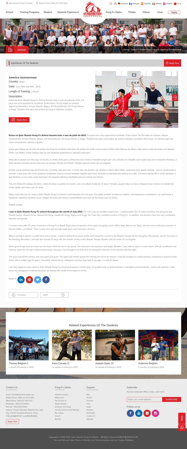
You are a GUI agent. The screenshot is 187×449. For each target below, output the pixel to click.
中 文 (179, 4)
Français (136, 4)
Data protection (102, 440)
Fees (88, 404)
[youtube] (138, 413)
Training (89, 401)
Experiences (145, 49)
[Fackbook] (130, 413)
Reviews (89, 410)
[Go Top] (182, 436)
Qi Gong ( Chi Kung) (63, 407)
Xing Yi (58, 416)
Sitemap (89, 419)
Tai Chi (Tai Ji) (60, 401)
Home (126, 49)
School (134, 49)
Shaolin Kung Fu (61, 395)
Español (147, 4)
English (169, 4)
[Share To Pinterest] (29, 279)
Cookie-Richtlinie (125, 440)
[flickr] (147, 413)
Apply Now (12, 421)
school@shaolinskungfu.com (22, 395)
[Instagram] (155, 413)
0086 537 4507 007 (25, 401)
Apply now (174, 63)
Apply (88, 407)
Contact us (90, 416)
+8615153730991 (22, 404)
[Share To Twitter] (37, 279)
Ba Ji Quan (59, 413)
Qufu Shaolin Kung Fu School (20, 3)
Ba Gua (58, 419)
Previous (22, 295)
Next (45, 295)
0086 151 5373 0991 (26, 398)
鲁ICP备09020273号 (128, 437)
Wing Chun (59, 398)
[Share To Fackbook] (46, 279)
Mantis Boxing (60, 404)
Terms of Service (83, 440)
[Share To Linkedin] (21, 279)
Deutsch (124, 4)
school (89, 398)
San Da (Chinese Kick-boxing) (67, 410)
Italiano (159, 4)
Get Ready (90, 413)
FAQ (88, 395)
